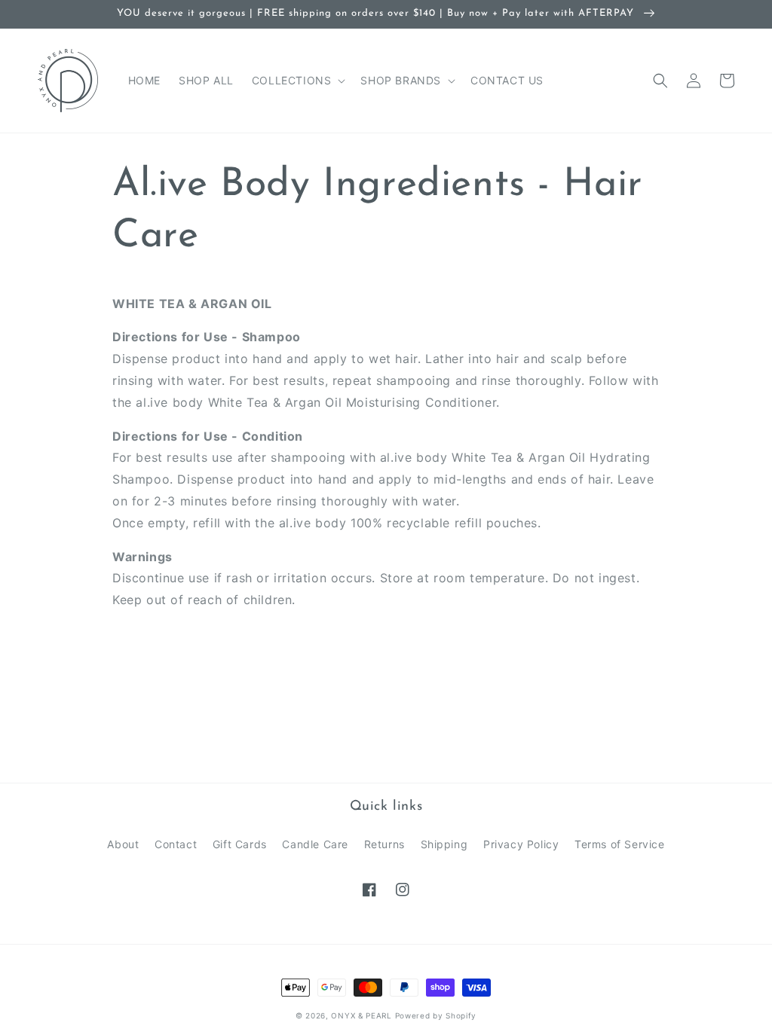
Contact (176, 844)
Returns (384, 844)
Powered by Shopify (436, 1015)
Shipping (444, 844)
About (123, 844)
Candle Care (315, 844)
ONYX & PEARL (361, 1015)
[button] (297, 80)
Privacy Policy (521, 844)
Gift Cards (240, 844)
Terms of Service (619, 844)
